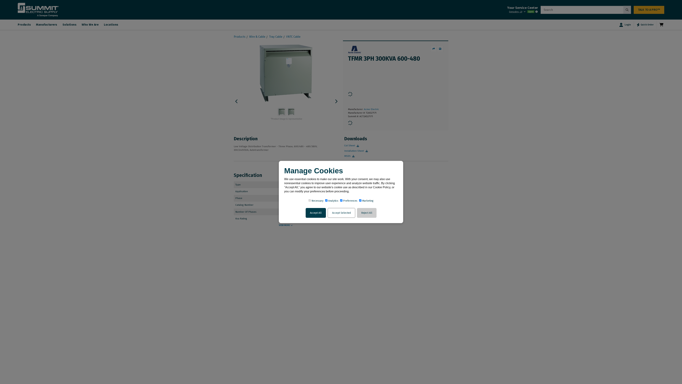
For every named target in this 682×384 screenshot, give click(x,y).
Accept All (316, 212)
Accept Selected (341, 212)
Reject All (366, 212)
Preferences (349, 200)
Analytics (333, 200)
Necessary (317, 200)
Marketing (367, 200)
